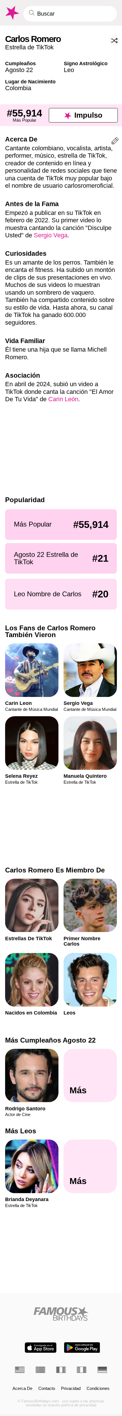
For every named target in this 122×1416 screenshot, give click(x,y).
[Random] (114, 40)
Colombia (18, 88)
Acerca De (22, 1388)
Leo (69, 69)
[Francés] (61, 1370)
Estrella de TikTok (29, 47)
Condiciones (98, 1388)
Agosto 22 (19, 69)
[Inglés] (19, 1370)
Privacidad (71, 1388)
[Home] (61, 1313)
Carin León (63, 399)
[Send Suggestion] (115, 142)
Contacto (46, 1388)
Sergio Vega (51, 235)
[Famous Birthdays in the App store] (40, 1347)
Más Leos (20, 1131)
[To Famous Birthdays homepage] (11, 13)
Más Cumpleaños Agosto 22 (50, 1040)
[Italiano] (81, 1370)
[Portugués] (40, 1370)
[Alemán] (102, 1370)
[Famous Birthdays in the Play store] (82, 1347)
